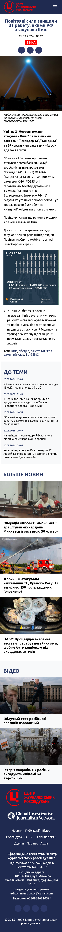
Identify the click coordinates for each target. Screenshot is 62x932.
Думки (19, 843)
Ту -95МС (32, 354)
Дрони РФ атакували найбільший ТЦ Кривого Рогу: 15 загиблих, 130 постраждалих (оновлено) (30, 585)
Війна (31, 42)
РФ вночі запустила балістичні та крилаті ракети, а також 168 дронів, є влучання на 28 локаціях (30, 421)
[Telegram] (38, 50)
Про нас (32, 843)
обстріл (23, 351)
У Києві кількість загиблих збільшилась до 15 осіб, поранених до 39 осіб (30, 386)
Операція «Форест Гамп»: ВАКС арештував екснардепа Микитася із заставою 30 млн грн (30, 527)
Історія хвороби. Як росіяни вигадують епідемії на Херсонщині (26, 774)
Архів (44, 843)
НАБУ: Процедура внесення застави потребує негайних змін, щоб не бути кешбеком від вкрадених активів (30, 645)
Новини (17, 830)
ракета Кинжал (41, 351)
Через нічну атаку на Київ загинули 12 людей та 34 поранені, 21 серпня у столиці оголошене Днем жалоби (30, 454)
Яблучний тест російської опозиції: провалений (24, 721)
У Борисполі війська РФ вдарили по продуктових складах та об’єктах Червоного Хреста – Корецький (26, 402)
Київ (14, 351)
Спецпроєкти (46, 837)
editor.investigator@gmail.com (32, 893)
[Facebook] (21, 50)
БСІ (32, 837)
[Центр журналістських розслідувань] (19, 7)
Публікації (32, 830)
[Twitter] (30, 50)
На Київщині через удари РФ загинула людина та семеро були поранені (27, 437)
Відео (11, 671)
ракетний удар (13, 354)
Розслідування (16, 837)
